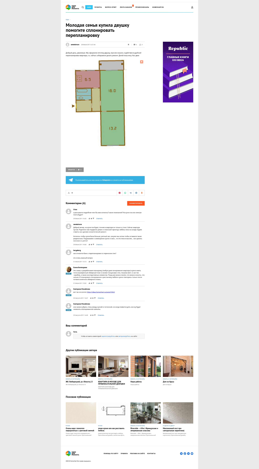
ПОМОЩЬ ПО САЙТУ (111, 453)
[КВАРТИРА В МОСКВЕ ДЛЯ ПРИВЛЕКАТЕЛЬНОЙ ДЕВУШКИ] (113, 372)
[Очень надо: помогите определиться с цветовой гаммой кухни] (81, 419)
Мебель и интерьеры (73, 379)
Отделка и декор (169, 425)
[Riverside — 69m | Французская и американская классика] (146, 419)
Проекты (98, 7)
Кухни (68, 425)
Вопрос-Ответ (111, 7)
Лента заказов (126, 7)
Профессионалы (142, 7)
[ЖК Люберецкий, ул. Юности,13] (81, 372)
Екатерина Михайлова (81, 289)
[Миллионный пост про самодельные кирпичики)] (178, 419)
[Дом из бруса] (178, 372)
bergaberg (77, 250)
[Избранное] (128, 44)
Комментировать (136, 203)
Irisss (75, 209)
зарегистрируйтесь (108, 336)
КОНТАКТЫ (151, 453)
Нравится (74, 170)
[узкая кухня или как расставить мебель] (113, 419)
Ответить (99, 218)
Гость (75, 332)
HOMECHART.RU (158, 7)
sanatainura (77, 224)
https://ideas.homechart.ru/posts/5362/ (101, 292)
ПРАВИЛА (124, 453)
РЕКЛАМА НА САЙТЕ (137, 453)
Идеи (89, 7)
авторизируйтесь (124, 336)
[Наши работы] (146, 372)
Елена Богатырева (80, 267)
